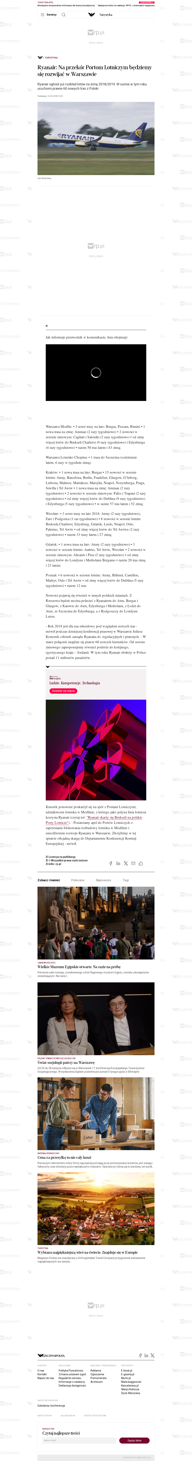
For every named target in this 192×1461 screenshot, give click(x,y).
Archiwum (97, 1381)
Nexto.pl (126, 1378)
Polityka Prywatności (71, 1370)
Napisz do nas (46, 1378)
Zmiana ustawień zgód (72, 1374)
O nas (41, 1370)
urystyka (105, 15)
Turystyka (51, 57)
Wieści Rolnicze (130, 1389)
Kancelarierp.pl (130, 1385)
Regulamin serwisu (70, 1378)
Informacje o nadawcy (72, 1381)
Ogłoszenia (97, 1374)
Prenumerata (98, 1378)
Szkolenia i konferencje (51, 1405)
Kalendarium (68, 1415)
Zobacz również (49, 880)
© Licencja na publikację (61, 856)
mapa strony (45, 1415)
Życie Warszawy (130, 1393)
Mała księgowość (131, 1381)
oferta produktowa (95, 1415)
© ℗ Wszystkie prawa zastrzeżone (67, 860)
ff (47, 326)
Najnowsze (103, 880)
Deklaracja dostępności (72, 1385)
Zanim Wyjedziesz (47, 963)
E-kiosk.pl (126, 1370)
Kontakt (42, 1374)
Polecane (78, 880)
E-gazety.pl (127, 1374)
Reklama (96, 1370)
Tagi (126, 880)
